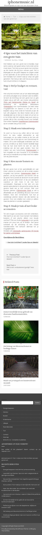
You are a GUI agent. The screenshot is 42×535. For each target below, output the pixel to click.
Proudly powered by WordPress (12, 529)
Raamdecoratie (8, 427)
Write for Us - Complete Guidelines (14, 440)
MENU (21, 9)
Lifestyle (5, 423)
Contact (5, 434)
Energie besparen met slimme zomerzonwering (19, 469)
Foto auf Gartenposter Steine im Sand (19, 102)
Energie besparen (8, 408)
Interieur (5, 412)
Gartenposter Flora (24, 190)
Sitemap (6, 437)
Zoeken (4, 399)
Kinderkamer (7, 419)
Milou (16, 60)
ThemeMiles (5, 531)
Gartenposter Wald (28, 173)
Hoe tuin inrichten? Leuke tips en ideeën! (22, 242)
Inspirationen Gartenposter (28, 121)
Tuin (21, 60)
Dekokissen (8, 106)
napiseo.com (6, 451)
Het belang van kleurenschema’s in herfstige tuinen (20, 511)
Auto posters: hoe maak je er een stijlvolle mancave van (21, 485)
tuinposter (25, 220)
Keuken (5, 416)
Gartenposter (31, 150)
